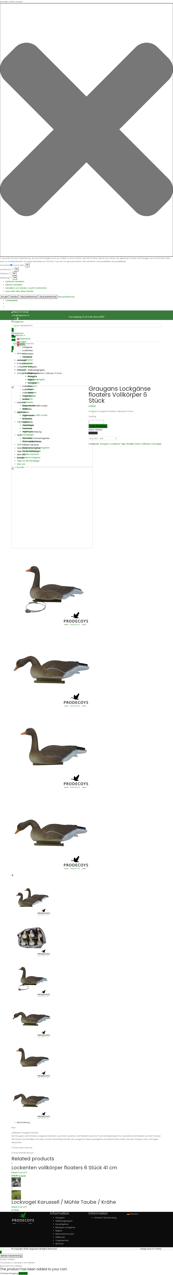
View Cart (23, 1273)
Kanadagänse (61, 1224)
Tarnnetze (27, 357)
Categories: (94, 443)
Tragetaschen (62, 1240)
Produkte (21, 363)
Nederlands (24, 338)
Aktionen (21, 353)
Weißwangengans (36, 379)
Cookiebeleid (11, 300)
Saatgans (32, 383)
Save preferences (48, 296)
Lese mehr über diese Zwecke (19, 291)
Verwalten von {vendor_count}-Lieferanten (26, 288)
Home (20, 360)
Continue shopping (9, 1273)
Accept (4, 296)
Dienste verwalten (13, 284)
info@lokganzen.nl (20, 315)
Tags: (123, 443)
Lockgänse (27, 347)
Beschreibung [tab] (23, 1122)
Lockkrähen (27, 350)
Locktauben (27, 353)
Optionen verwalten (14, 281)
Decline (14, 296)
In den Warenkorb (98, 426)
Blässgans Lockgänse (65, 1227)
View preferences (28, 296)
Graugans (21, 370)
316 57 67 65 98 (21, 312)
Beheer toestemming (11, 1255)
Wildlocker (60, 1237)
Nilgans (31, 379)
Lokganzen (34, 1248)
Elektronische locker (64, 1234)
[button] (86, 130)
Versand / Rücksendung (105, 1217)
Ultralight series (133, 443)
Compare (93, 433)
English (22, 342)
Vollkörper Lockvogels (151, 443)
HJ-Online (157, 1248)
